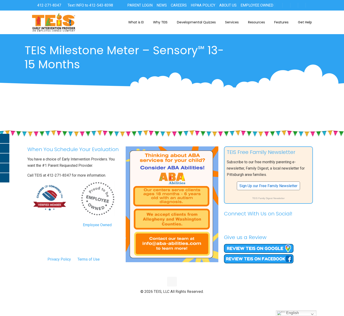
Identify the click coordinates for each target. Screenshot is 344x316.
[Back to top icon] (172, 282)
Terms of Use (88, 259)
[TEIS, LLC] (53, 22)
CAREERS (179, 5)
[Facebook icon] (162, 299)
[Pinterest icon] (177, 299)
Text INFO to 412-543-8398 (90, 5)
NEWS (162, 5)
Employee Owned (97, 225)
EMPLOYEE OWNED (257, 5)
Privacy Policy (59, 259)
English (292, 313)
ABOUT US (228, 5)
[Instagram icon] (182, 299)
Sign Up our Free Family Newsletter (268, 186)
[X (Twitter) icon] (167, 299)
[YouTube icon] (172, 299)
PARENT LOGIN (140, 5)
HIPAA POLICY (203, 5)
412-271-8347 (48, 5)
